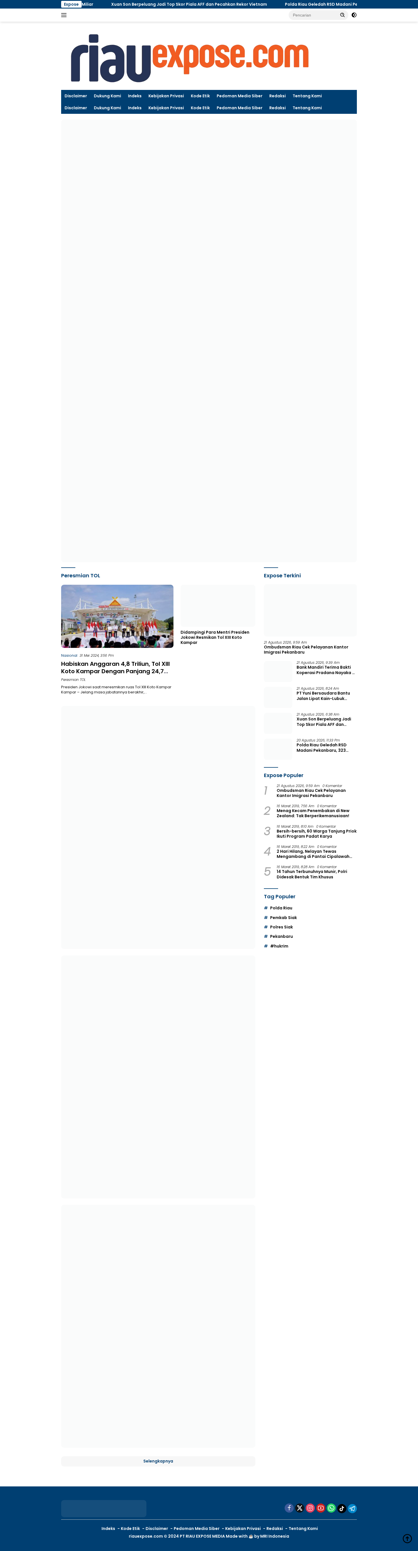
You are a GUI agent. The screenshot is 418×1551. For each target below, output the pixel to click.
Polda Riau (281, 908)
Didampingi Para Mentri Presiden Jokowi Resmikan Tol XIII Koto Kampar (215, 637)
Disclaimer (76, 96)
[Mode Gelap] (354, 15)
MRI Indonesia (274, 1536)
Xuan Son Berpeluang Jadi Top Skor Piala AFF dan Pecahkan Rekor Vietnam (153, 4)
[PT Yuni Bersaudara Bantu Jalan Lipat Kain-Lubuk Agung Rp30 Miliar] (278, 697)
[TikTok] (341, 1508)
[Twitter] (299, 1508)
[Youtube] (320, 1508)
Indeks (135, 96)
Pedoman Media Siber (239, 96)
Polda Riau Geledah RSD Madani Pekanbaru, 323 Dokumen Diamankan (322, 4)
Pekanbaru (281, 937)
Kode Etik (200, 96)
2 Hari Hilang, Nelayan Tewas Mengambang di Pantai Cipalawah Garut (313, 854)
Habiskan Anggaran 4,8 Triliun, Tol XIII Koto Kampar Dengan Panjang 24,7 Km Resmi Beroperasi (115, 671)
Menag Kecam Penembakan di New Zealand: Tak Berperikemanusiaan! (313, 813)
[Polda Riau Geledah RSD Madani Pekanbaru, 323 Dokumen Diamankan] (278, 749)
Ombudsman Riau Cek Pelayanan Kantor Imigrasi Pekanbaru (306, 650)
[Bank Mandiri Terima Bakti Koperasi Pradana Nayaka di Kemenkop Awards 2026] (278, 671)
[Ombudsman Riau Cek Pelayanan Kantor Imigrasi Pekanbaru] (310, 610)
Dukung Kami (107, 96)
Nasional (69, 655)
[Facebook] (289, 1508)
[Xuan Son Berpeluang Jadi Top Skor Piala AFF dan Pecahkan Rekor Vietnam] (278, 723)
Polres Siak (281, 927)
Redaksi (277, 96)
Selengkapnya (158, 1461)
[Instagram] (310, 1508)
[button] (342, 14)
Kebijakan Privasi (166, 96)
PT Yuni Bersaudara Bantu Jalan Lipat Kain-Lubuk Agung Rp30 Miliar (323, 696)
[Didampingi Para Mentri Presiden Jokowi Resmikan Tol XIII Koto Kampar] (218, 606)
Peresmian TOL (73, 679)
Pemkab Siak (283, 917)
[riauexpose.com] (189, 58)
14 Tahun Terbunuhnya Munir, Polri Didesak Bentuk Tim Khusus (312, 874)
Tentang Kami (307, 96)
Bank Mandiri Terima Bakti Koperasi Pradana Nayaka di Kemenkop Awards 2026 (326, 670)
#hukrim (279, 946)
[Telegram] (352, 1508)
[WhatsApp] (331, 1508)
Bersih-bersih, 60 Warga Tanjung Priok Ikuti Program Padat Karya (317, 834)
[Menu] (65, 15)
